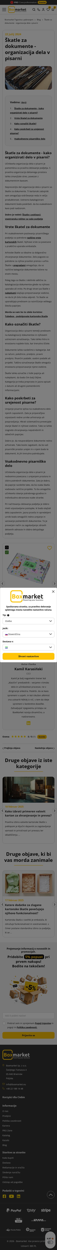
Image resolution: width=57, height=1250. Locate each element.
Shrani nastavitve (28, 656)
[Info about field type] (8, 615)
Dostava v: (8, 641)
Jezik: (5, 628)
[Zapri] (53, 591)
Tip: (5, 615)
